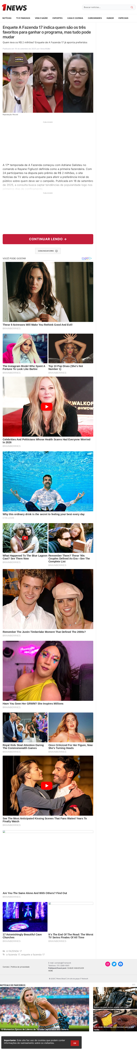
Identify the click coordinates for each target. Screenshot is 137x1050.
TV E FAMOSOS (23, 18)
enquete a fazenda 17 (33, 954)
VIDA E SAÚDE (41, 18)
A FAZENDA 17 (14, 951)
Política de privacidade (20, 967)
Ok (74, 1043)
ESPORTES (57, 18)
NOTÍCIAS (6, 18)
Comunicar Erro (46, 251)
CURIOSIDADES (95, 18)
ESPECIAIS (123, 18)
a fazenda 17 (13, 954)
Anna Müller (45, 49)
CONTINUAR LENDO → (48, 239)
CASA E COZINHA (75, 18)
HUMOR (110, 18)
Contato (6, 967)
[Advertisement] (48, 142)
